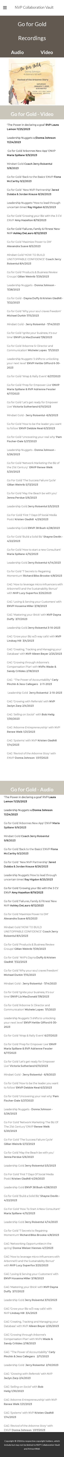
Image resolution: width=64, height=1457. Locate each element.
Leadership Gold (33, 506)
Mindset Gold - (33, 324)
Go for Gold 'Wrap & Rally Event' (33, 376)
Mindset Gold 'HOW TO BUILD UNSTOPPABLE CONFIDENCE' (34, 259)
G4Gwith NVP (33, 729)
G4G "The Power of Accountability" (29, 1354)
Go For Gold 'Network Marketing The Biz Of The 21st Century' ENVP (31, 1126)
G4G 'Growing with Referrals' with (31, 703)
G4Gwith (23, 1389)
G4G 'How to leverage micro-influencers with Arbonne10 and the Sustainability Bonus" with (35, 589)
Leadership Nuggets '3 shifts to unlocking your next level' (33, 363)
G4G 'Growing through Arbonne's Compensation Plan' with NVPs (28, 1339)
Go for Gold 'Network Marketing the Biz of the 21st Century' (33, 467)
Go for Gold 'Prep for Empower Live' (33, 389)
